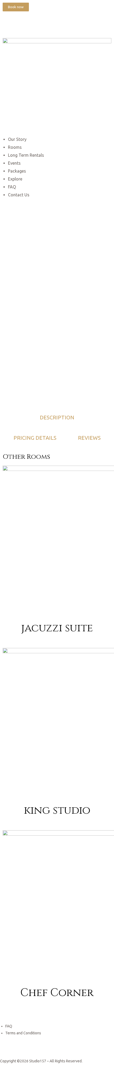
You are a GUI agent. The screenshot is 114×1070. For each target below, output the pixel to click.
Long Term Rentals (26, 155)
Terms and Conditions (23, 1033)
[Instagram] (23, 23)
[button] (16, 7)
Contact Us (18, 194)
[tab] (57, 417)
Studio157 (37, 1061)
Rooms (15, 147)
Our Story (17, 139)
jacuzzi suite (57, 628)
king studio (57, 810)
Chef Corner (57, 993)
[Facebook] (9, 23)
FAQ (12, 186)
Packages (17, 171)
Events (14, 163)
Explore (15, 179)
